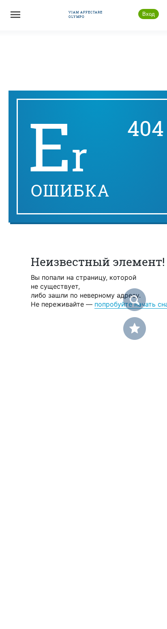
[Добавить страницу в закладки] (134, 328)
